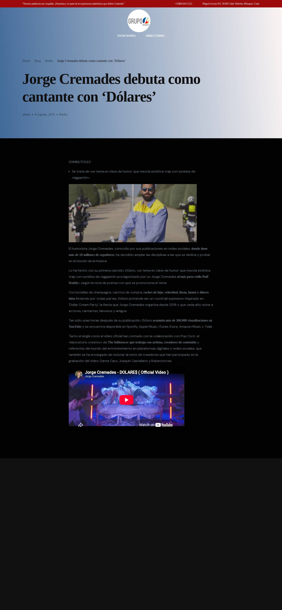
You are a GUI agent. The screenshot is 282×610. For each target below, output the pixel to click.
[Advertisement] (141, 534)
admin (26, 114)
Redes (63, 114)
